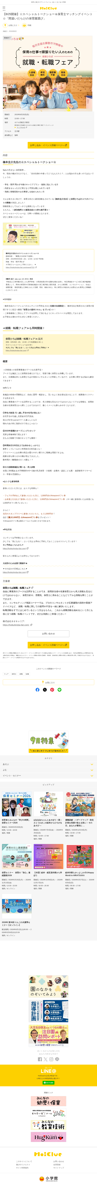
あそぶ (6, 764)
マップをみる (21, 127)
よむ (5, 770)
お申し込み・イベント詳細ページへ (47, 145)
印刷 (29, 25)
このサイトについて (24, 1161)
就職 (21, 674)
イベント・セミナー (12, 776)
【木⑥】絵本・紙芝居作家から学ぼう (48, 874)
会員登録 (56, 1165)
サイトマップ (58, 1168)
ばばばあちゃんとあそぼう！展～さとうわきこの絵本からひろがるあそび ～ (48, 823)
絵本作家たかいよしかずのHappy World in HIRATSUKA (79, 874)
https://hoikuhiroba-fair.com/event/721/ (20, 267)
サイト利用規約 (22, 1168)
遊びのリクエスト (23, 1165)
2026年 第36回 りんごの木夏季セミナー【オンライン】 (16, 923)
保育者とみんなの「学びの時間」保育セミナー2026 (16, 821)
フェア (6, 674)
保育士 (14, 674)
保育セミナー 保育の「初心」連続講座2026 (16, 874)
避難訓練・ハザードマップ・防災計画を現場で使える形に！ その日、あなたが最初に (79, 823)
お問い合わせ (48, 633)
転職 (27, 674)
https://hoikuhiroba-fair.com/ (16, 350)
